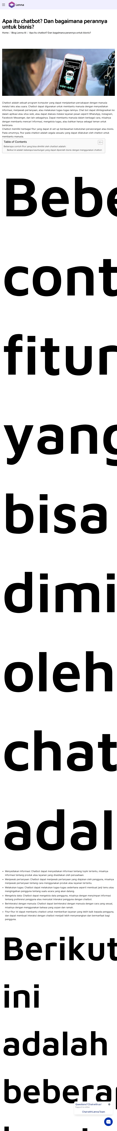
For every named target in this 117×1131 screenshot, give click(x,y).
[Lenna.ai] (16, 4)
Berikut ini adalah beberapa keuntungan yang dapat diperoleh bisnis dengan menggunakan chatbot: (54, 150)
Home (5, 32)
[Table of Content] (100, 142)
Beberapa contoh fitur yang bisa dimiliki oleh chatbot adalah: (35, 146)
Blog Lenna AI (18, 32)
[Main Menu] (3, 5)
